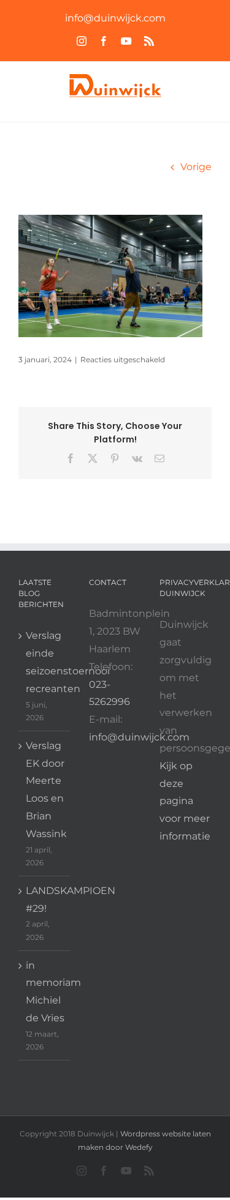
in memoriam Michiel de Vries (45, 992)
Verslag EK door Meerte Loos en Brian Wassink (45, 790)
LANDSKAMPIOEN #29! (45, 899)
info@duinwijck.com (115, 18)
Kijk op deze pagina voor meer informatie (184, 801)
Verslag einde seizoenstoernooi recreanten (45, 662)
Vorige (196, 167)
